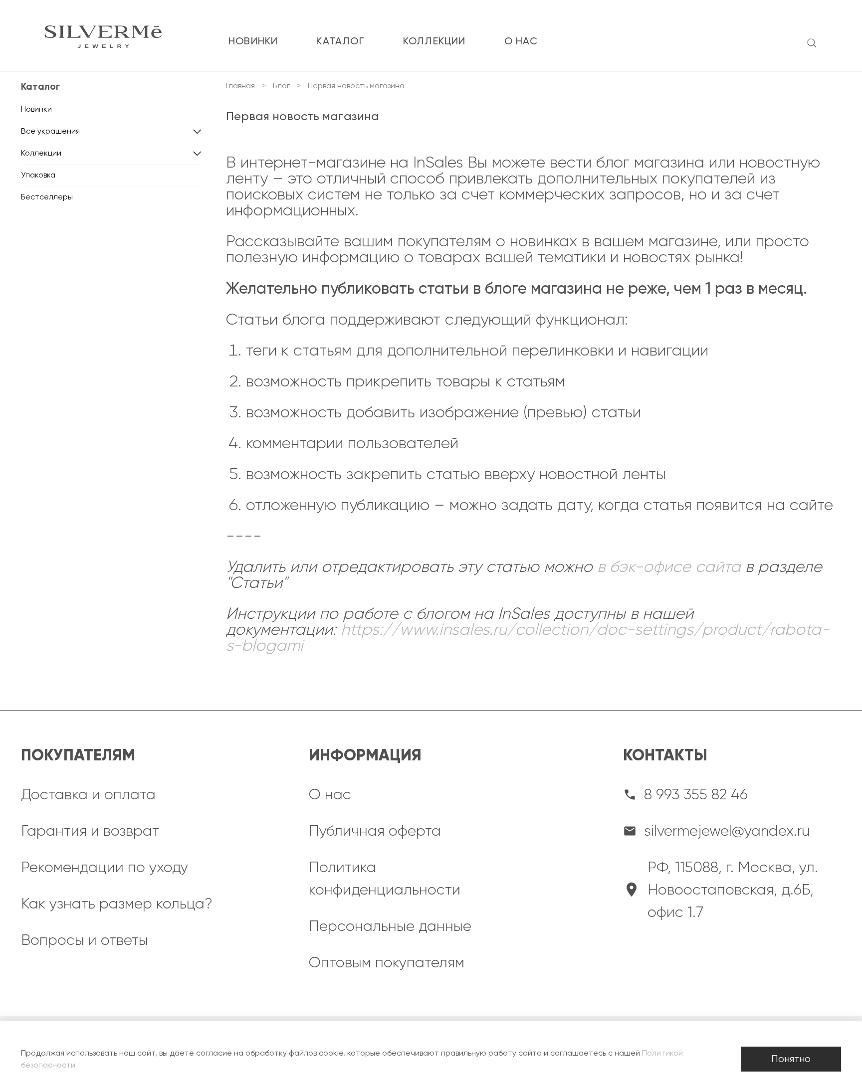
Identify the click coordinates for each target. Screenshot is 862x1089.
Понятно (791, 1059)
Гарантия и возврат (90, 830)
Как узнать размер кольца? (117, 903)
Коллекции (41, 153)
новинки (253, 41)
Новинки (36, 109)
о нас (521, 41)
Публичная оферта (375, 830)
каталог (340, 41)
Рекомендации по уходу (104, 867)
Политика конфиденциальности (384, 878)
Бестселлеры (47, 196)
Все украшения (50, 131)
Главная (240, 85)
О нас (330, 794)
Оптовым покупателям (386, 962)
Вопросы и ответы (84, 939)
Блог (281, 85)
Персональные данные (390, 925)
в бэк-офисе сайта (669, 566)
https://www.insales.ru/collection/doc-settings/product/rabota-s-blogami (528, 637)
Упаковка (38, 175)
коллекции (434, 41)
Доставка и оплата (88, 794)
